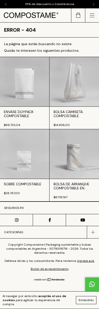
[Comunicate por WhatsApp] (92, 284)
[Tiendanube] (49, 280)
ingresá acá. (85, 261)
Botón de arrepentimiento (50, 269)
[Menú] (92, 15)
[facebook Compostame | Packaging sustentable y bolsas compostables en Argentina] (49, 220)
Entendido (86, 300)
